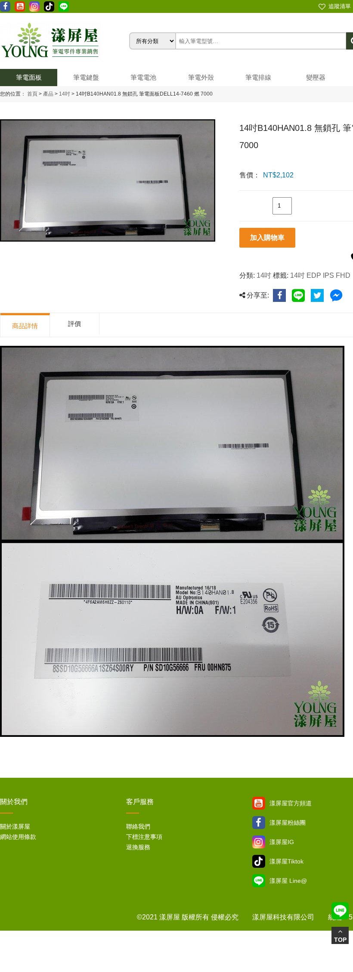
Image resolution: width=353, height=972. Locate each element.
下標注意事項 (144, 836)
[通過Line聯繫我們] (64, 6)
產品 (48, 94)
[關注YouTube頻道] (258, 803)
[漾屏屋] (64, 41)
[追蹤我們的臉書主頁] (5, 6)
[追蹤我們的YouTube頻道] (20, 6)
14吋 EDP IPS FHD (320, 275)
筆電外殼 (201, 77)
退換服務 (138, 847)
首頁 (32, 94)
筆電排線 (258, 77)
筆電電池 (143, 77)
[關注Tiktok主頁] (258, 861)
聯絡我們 (138, 826)
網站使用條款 (18, 836)
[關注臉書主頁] (258, 822)
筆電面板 (29, 77)
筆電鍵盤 (86, 77)
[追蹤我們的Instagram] (34, 6)
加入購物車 (267, 237)
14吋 (64, 94)
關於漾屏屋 (15, 826)
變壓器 (315, 77)
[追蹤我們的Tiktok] (49, 6)
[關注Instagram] (258, 841)
